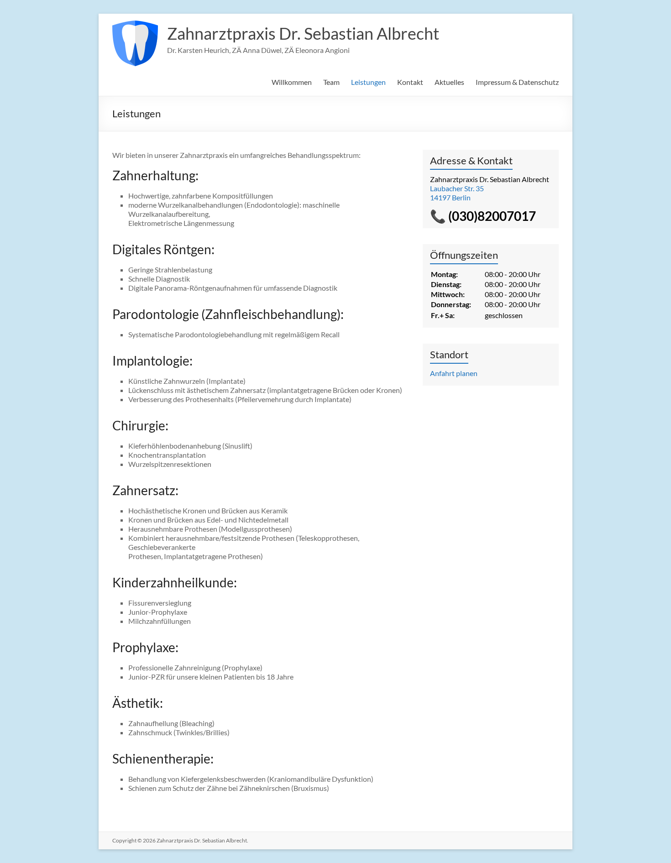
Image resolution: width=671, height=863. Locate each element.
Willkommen (292, 82)
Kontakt (410, 82)
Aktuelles (449, 82)
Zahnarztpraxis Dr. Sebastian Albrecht (303, 33)
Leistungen (368, 82)
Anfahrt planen (453, 373)
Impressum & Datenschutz (517, 82)
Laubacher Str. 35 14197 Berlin (457, 193)
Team (331, 82)
